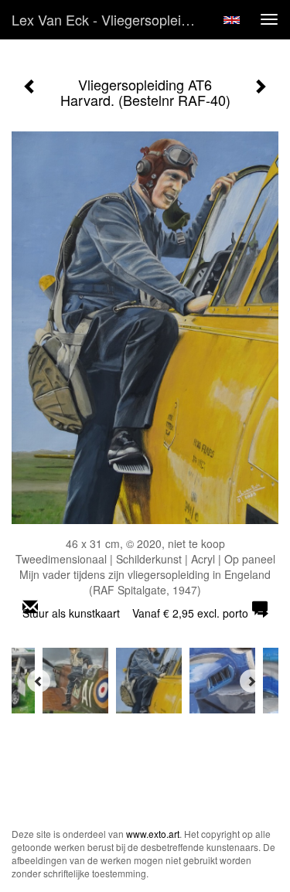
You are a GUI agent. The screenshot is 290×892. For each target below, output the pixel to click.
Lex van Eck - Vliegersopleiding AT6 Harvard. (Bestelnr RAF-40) (111, 19)
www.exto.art (152, 833)
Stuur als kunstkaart (135, 613)
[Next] (251, 681)
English (232, 20)
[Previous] (38, 681)
